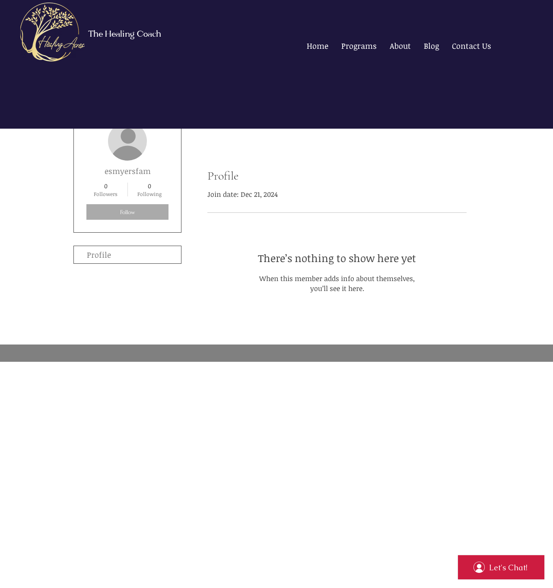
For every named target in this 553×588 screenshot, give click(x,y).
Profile (99, 255)
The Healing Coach (124, 34)
